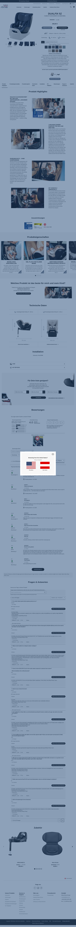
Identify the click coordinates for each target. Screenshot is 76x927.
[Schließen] (53, 454)
